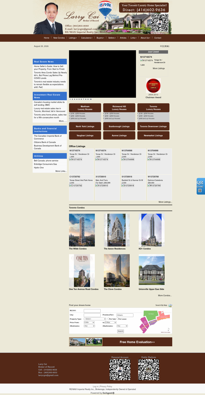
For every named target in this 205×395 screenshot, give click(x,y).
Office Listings (77, 146)
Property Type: (76, 319)
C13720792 (75, 176)
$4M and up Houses (78, 118)
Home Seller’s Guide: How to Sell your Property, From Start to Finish (49, 67)
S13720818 (127, 176)
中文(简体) (164, 46)
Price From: (74, 323)
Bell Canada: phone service (46, 160)
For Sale (112, 319)
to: (104, 323)
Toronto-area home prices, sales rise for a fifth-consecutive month (50, 116)
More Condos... (165, 295)
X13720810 (101, 176)
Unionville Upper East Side (151, 289)
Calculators (86, 37)
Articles (123, 37)
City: (72, 315)
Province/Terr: (108, 315)
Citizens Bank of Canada (45, 142)
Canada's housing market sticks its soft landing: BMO (49, 103)
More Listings (159, 68)
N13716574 (146, 56)
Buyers (100, 37)
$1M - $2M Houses (78, 113)
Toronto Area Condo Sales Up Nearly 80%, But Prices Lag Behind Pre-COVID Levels (50, 75)
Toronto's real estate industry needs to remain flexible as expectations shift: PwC (50, 84)
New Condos (59, 37)
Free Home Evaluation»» (137, 342)
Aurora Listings (119, 135)
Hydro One (39, 167)
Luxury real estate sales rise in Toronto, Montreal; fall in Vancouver (49, 109)
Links (133, 37)
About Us (145, 37)
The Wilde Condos (78, 248)
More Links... (61, 171)
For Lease (122, 319)
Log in (95, 386)
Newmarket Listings (153, 135)
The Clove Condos (113, 289)
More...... (63, 120)
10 (90, 99)
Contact (157, 37)
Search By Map (161, 305)
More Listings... (165, 201)
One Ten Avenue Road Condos (83, 289)
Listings (72, 37)
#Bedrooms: (75, 326)
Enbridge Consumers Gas (45, 164)
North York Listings (85, 126)
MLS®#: (73, 311)
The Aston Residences (115, 248)
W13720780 (153, 176)
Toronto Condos (77, 207)
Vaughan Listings (85, 135)
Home (46, 37)
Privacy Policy (106, 386)
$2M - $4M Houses (78, 116)
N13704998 (127, 150)
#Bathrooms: (108, 326)
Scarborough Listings (119, 126)
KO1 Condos (145, 248)
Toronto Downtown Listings (153, 126)
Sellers (111, 37)
